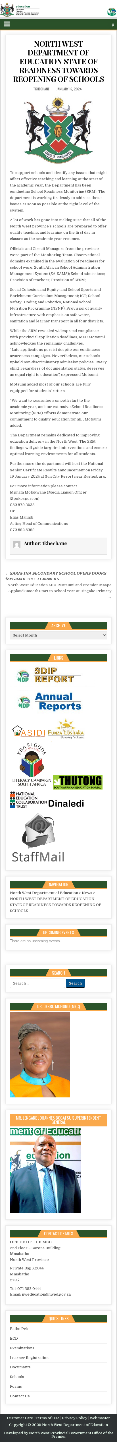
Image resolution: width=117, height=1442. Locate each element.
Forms (16, 1386)
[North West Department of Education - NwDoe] (58, 11)
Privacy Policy (74, 1418)
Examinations (22, 1348)
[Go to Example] (52, 687)
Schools (17, 1377)
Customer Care (20, 1418)
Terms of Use (47, 1418)
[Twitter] (91, 24)
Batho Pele (20, 1329)
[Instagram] (102, 24)
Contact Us (20, 1396)
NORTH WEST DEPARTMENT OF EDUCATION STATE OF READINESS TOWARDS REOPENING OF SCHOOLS (58, 61)
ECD (14, 1338)
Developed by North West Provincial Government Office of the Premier (58, 1435)
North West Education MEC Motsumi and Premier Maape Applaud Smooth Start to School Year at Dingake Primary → (59, 591)
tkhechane (41, 88)
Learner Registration (29, 1358)
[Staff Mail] (38, 863)
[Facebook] (96, 24)
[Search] (113, 24)
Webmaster (100, 1418)
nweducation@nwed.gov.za (46, 1294)
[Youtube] (108, 24)
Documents (20, 1367)
